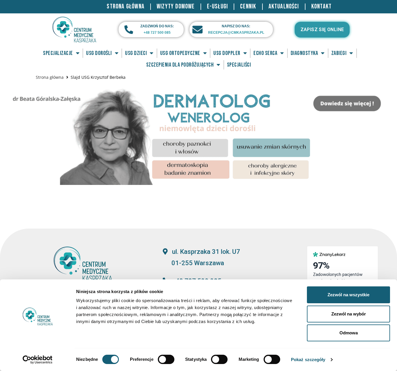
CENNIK (248, 6)
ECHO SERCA (265, 53)
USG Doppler (226, 53)
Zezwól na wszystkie (348, 294)
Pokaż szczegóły (308, 359)
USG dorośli (99, 53)
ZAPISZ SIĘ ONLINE (322, 29)
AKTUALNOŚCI (284, 6)
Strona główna (50, 77)
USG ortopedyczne (180, 53)
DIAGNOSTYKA (304, 53)
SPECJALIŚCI (239, 64)
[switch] (166, 359)
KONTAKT (321, 6)
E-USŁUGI (217, 6)
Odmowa (348, 332)
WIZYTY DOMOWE (176, 6)
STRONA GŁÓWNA (125, 6)
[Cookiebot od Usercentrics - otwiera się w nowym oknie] (37, 359)
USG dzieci (136, 53)
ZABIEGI (339, 53)
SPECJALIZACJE (58, 53)
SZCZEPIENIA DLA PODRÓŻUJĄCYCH (180, 64)
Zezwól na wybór (348, 313)
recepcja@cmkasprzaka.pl (236, 33)
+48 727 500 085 (157, 33)
